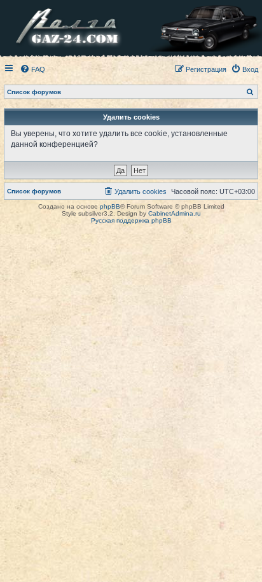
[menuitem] (32, 69)
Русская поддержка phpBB (131, 220)
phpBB (110, 206)
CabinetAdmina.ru (174, 213)
